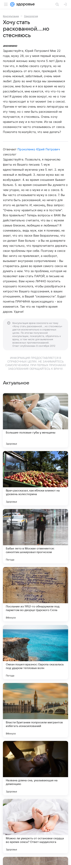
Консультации (11, 16)
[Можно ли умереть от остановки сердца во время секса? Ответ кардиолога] (35, 826)
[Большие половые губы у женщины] (35, 420)
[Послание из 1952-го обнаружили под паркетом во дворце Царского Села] (35, 594)
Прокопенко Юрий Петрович (38, 149)
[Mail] (12, 4)
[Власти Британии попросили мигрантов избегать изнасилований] (35, 710)
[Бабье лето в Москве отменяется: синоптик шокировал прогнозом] (35, 536)
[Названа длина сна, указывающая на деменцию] (35, 768)
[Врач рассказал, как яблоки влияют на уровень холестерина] (35, 478)
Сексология (31, 16)
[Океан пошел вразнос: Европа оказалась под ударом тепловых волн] (35, 652)
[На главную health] (25, 4)
